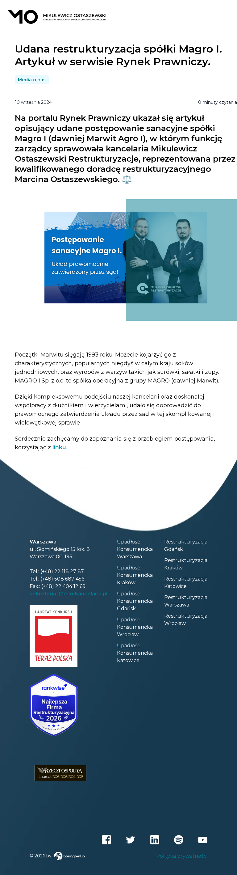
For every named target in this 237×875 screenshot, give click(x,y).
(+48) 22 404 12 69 (63, 586)
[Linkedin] (154, 839)
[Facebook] (106, 839)
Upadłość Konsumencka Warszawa (135, 549)
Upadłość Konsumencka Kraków (135, 575)
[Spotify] (178, 839)
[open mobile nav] (223, 17)
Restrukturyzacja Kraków (185, 564)
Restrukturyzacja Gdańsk (185, 545)
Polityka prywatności (181, 856)
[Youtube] (202, 839)
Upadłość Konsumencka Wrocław (135, 627)
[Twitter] (130, 839)
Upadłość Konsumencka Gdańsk (135, 601)
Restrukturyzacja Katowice (185, 582)
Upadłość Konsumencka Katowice (135, 653)
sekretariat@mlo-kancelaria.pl (68, 594)
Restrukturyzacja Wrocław (185, 619)
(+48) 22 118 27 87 (62, 571)
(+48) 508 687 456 (62, 579)
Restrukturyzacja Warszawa (185, 601)
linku (59, 447)
